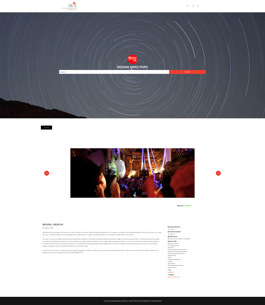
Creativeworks (156, 301)
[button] (46, 173)
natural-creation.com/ (174, 277)
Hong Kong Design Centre (69, 6)
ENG (187, 6)
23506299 (171, 272)
